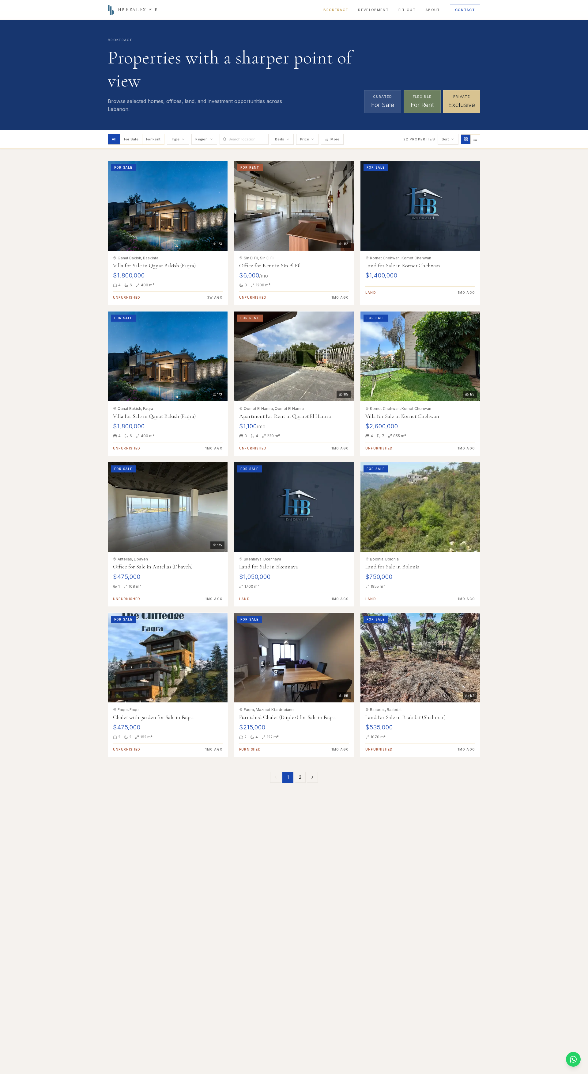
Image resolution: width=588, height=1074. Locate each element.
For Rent (153, 139)
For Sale (131, 139)
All (114, 139)
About (432, 10)
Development (373, 10)
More (334, 139)
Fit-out (407, 10)
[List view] (475, 139)
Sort (445, 139)
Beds (279, 139)
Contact (465, 10)
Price (304, 139)
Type (175, 139)
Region (201, 139)
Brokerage (335, 10)
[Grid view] (466, 139)
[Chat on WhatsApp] (573, 1059)
